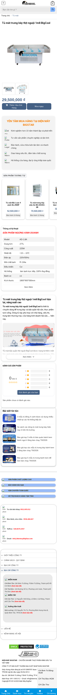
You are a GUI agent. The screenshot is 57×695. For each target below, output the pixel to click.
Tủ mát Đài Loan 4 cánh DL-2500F (13, 204)
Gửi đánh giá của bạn (28, 392)
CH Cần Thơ (43, 685)
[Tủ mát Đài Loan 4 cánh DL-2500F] (13, 190)
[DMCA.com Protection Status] (21, 646)
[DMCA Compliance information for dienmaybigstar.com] (28, 654)
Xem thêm (27, 357)
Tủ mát (15, 15)
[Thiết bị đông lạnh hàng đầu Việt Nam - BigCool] (29, 3)
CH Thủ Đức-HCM (46, 679)
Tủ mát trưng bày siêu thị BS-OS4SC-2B (37, 205)
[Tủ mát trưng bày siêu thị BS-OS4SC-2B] (37, 190)
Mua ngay (39, 106)
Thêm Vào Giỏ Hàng (15, 106)
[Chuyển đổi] (2, 555)
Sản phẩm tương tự (14, 176)
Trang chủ (5, 15)
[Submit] (53, 9)
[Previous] (6, 54)
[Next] (50, 54)
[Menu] (3, 3)
